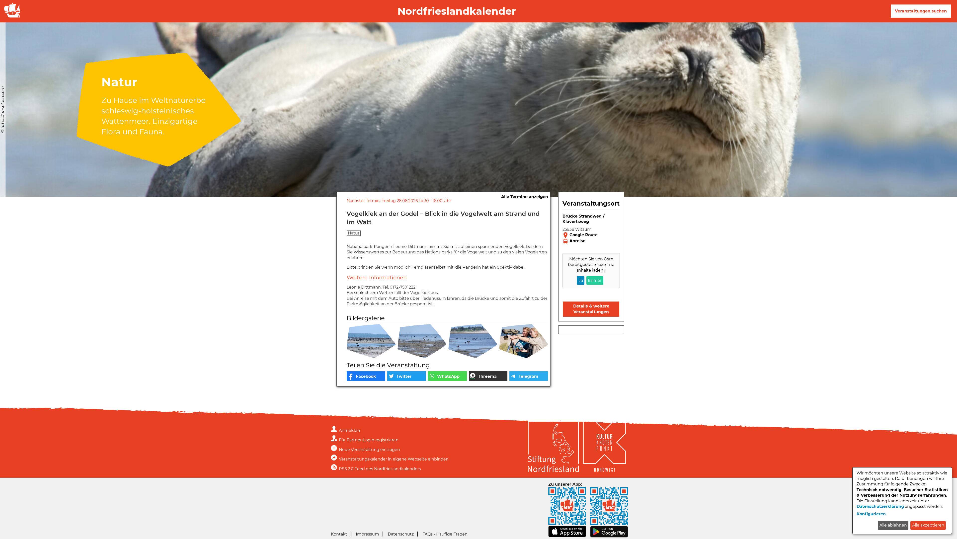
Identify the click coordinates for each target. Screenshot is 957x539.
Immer (595, 280)
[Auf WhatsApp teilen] (447, 376)
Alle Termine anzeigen (524, 196)
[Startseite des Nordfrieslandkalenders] (11, 17)
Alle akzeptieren (928, 525)
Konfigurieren (871, 514)
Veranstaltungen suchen (921, 11)
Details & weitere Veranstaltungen (591, 309)
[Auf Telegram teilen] (528, 376)
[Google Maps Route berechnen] (591, 235)
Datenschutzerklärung (880, 506)
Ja (581, 280)
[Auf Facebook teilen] (366, 376)
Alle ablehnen (893, 525)
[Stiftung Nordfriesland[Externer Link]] (553, 447)
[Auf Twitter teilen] (406, 376)
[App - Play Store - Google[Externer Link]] (609, 536)
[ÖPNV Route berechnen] (591, 241)
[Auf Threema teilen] (488, 376)
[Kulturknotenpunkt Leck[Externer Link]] (604, 447)
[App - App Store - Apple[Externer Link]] (567, 536)
